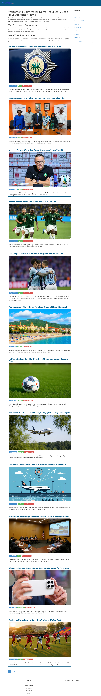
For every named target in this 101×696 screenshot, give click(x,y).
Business (77, 27)
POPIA (28, 693)
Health (76, 34)
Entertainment (79, 20)
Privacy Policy (29, 690)
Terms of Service (29, 685)
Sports (77, 14)
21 (22, 671)
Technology (78, 41)
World (76, 31)
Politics (77, 17)
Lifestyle (77, 37)
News (76, 24)
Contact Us (29, 688)
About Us (29, 683)
